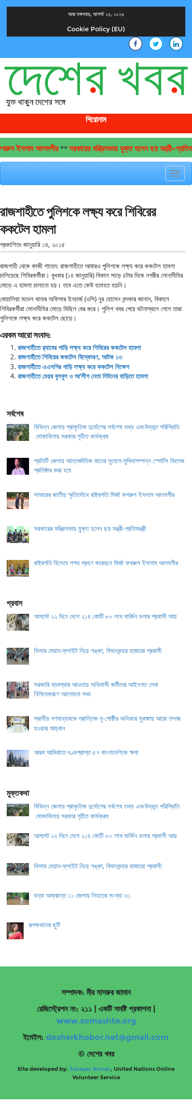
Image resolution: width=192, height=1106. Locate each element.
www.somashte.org (96, 1021)
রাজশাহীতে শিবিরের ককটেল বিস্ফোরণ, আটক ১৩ (70, 356)
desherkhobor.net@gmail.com (107, 1037)
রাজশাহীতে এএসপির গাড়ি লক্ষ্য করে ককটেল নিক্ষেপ (73, 366)
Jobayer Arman (90, 1068)
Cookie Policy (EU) (96, 29)
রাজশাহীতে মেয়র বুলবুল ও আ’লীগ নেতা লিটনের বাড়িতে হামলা (83, 375)
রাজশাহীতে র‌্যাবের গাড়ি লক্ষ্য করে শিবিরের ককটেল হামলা (79, 347)
